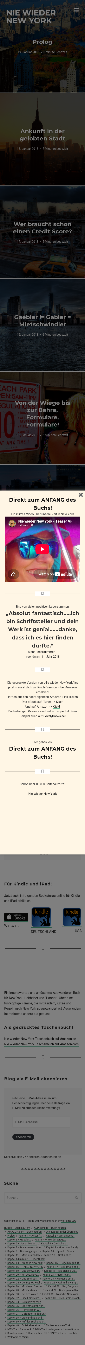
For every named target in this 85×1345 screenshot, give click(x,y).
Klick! (59, 702)
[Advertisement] (42, 822)
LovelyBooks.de (54, 716)
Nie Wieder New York (42, 794)
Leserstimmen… (46, 652)
